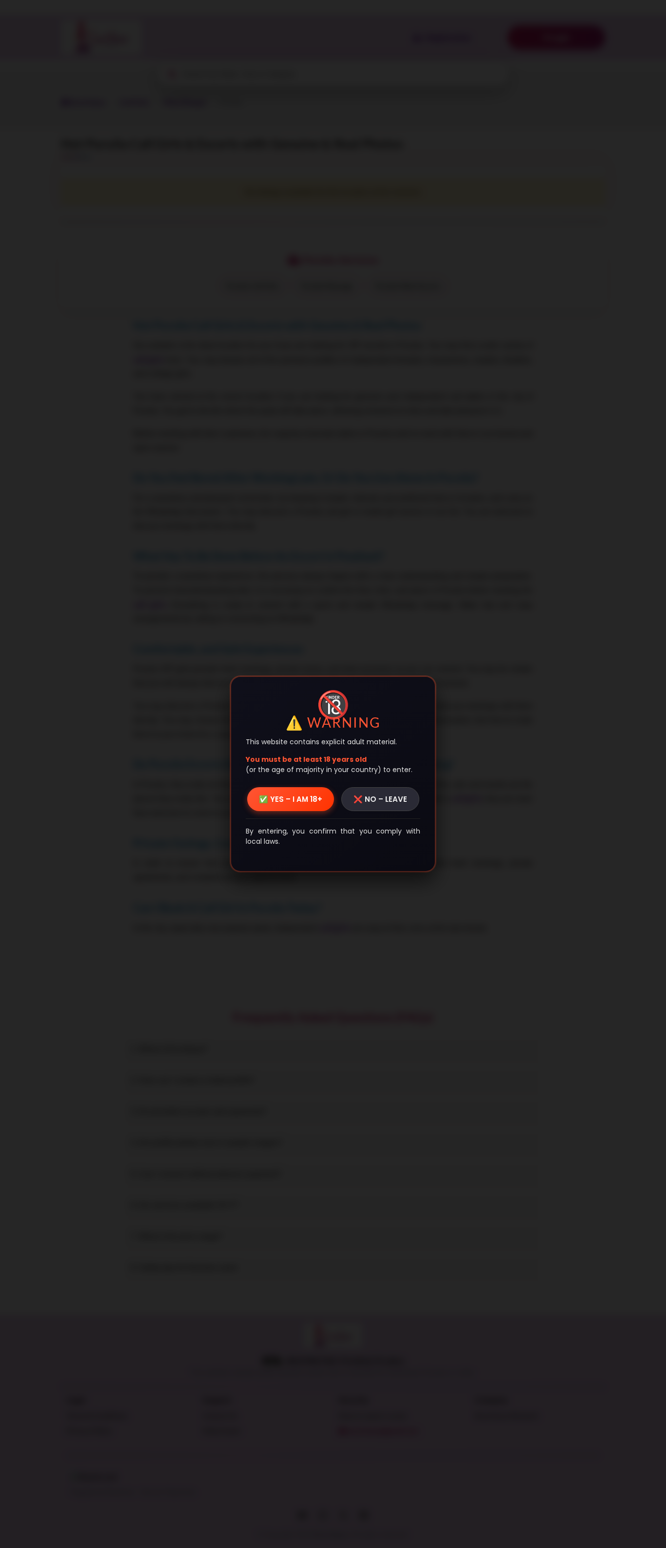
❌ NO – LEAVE (380, 799)
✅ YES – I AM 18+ (290, 799)
